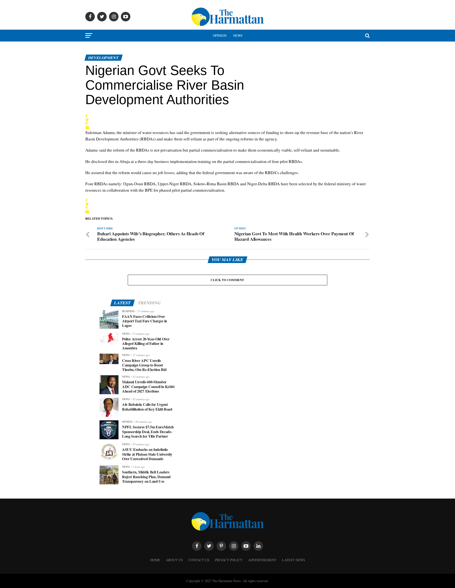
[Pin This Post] (87, 123)
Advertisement (262, 560)
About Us (174, 560)
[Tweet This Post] (87, 120)
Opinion (220, 35)
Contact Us (198, 560)
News (237, 35)
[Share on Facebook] (87, 116)
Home (155, 560)
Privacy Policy (228, 560)
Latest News (293, 560)
